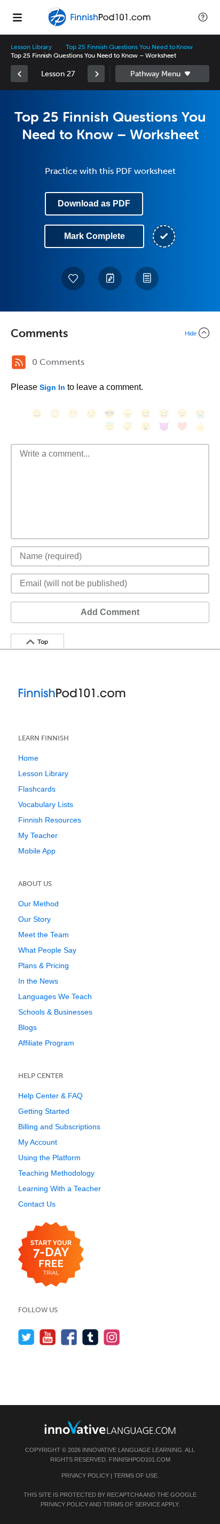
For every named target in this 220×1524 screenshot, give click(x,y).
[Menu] (17, 17)
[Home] (100, 24)
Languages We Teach (55, 996)
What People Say (47, 950)
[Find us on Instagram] (112, 1337)
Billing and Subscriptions (59, 1126)
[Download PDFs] (147, 278)
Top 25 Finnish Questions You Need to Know (129, 47)
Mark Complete (94, 236)
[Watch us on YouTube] (48, 1337)
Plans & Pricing (43, 965)
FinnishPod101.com (139, 1459)
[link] (19, 73)
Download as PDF (94, 203)
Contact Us (37, 1204)
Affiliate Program (46, 1043)
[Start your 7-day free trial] (51, 1255)
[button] (203, 17)
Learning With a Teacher (59, 1188)
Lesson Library (31, 47)
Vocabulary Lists (45, 804)
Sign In (52, 387)
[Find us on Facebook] (69, 1337)
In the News (38, 981)
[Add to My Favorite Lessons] (73, 278)
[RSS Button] (19, 362)
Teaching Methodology (56, 1173)
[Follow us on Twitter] (26, 1337)
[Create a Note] (110, 278)
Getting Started (43, 1111)
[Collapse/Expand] (110, 333)
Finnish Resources (49, 820)
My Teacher (38, 835)
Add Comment (110, 612)
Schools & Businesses (55, 1012)
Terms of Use (136, 1475)
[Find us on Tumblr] (90, 1337)
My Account (37, 1142)
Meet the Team (43, 934)
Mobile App (37, 851)
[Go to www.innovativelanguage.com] (110, 1427)
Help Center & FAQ (50, 1095)
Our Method (38, 903)
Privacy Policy (85, 1475)
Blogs (27, 1027)
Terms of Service (131, 1504)
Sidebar (162, 73)
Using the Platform (49, 1157)
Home (28, 758)
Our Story (34, 919)
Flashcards (37, 789)
